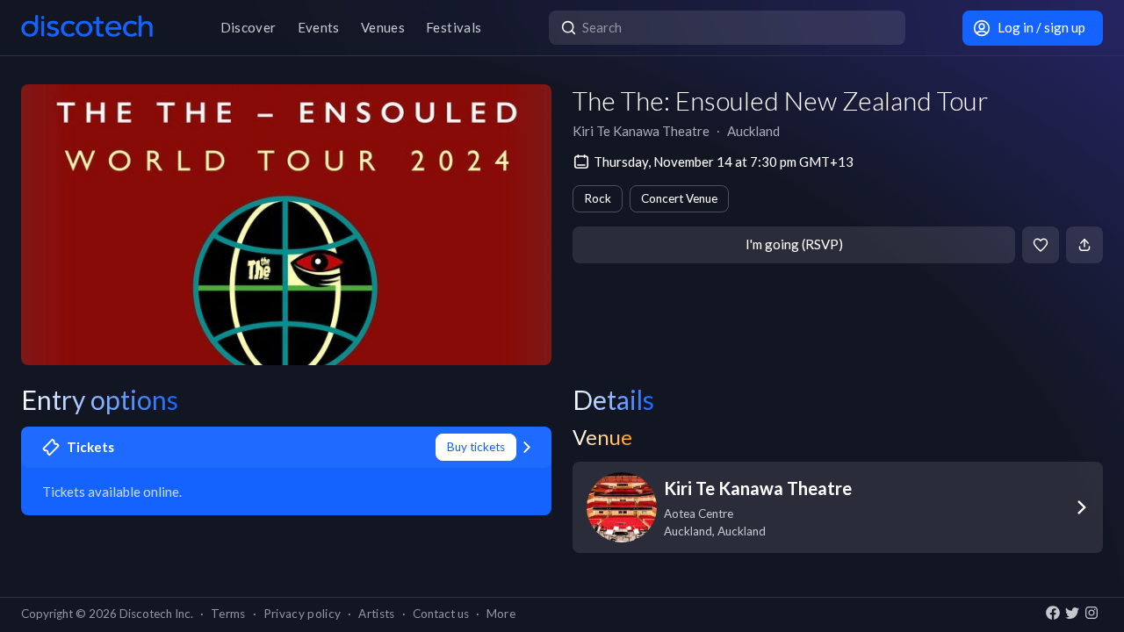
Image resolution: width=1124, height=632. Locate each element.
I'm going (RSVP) (794, 244)
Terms (228, 614)
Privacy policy (302, 614)
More (500, 614)
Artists (376, 614)
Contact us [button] (441, 614)
